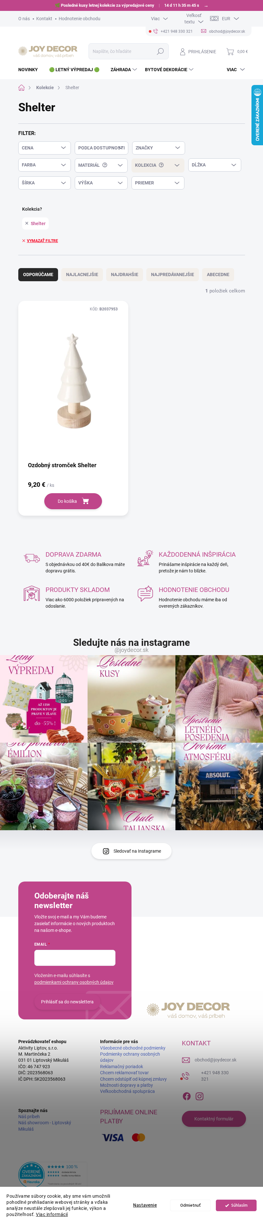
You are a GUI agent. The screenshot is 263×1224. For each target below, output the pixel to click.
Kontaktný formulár (213, 1118)
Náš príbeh (29, 1116)
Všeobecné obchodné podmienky (132, 1048)
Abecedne (218, 274)
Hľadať (160, 51)
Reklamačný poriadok (121, 1066)
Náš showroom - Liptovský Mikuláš (44, 1125)
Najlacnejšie (82, 274)
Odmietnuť (190, 1205)
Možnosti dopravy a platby (126, 1085)
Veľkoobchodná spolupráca (127, 1091)
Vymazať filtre (42, 241)
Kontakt (44, 18)
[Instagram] (199, 1095)
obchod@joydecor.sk (215, 1059)
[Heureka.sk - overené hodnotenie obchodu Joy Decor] (52, 1175)
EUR (226, 18)
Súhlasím (239, 1205)
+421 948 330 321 (215, 1076)
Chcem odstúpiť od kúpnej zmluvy (133, 1079)
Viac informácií (52, 1214)
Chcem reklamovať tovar (124, 1072)
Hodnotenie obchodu (79, 18)
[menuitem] (30, 69)
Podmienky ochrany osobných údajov (130, 1057)
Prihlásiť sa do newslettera (67, 1001)
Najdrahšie (124, 274)
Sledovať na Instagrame (137, 851)
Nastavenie (145, 1205)
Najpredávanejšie (172, 274)
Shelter (38, 223)
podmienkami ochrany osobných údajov (74, 982)
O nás (24, 18)
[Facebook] (186, 1095)
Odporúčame (38, 274)
